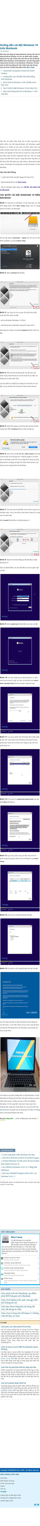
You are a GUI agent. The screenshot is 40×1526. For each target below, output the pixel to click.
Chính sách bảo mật (7, 1483)
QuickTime (30, 1329)
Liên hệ (2, 1489)
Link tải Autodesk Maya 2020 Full (13, 1383)
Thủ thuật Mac (5, 51)
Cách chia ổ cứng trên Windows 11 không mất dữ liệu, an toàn (20, 1314)
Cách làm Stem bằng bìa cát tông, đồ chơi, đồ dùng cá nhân (18, 1308)
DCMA (2, 1486)
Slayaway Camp (9, 1273)
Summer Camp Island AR (12, 1263)
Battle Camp (8, 1278)
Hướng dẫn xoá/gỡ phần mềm (10, 1498)
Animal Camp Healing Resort (14, 1268)
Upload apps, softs (6, 1501)
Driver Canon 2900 (7, 1358)
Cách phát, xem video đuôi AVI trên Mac (16, 1327)
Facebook (35, 1505)
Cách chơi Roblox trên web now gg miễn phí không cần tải (19, 1301)
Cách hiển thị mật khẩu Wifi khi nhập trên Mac (18, 1367)
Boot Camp (31, 67)
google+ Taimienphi (38, 1505)
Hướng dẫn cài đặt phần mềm (10, 1495)
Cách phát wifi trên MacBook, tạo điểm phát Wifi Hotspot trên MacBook (19, 1294)
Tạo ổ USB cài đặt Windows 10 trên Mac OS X (20, 88)
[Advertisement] (20, 21)
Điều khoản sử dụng (7, 1481)
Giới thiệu (3, 1478)
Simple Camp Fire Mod (12, 1258)
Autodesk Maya (6, 1390)
